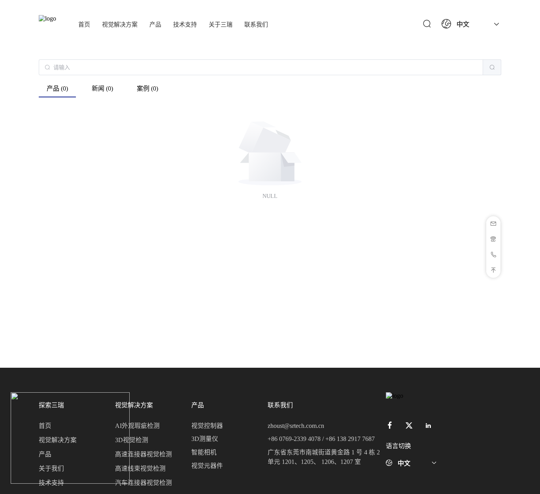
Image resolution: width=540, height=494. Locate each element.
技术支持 (185, 24)
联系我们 (256, 24)
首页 (84, 24)
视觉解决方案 (120, 24)
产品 (155, 24)
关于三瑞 (220, 24)
